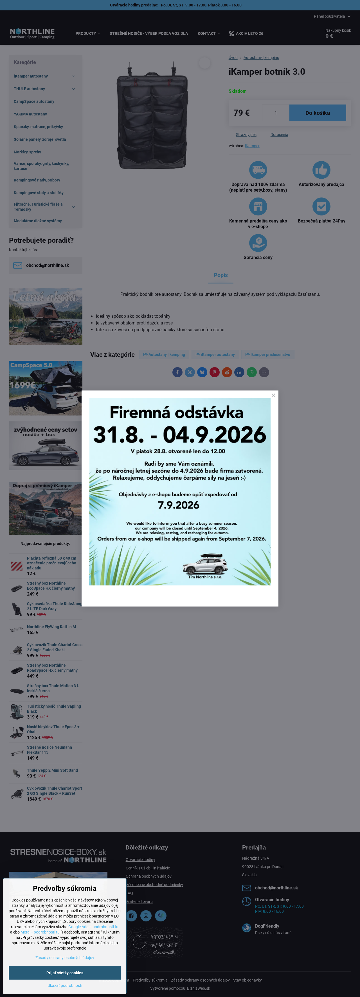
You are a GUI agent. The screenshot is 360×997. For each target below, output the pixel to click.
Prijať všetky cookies (64, 973)
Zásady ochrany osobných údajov (64, 957)
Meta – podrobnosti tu (40, 932)
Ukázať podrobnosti (65, 985)
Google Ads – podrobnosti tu (93, 927)
